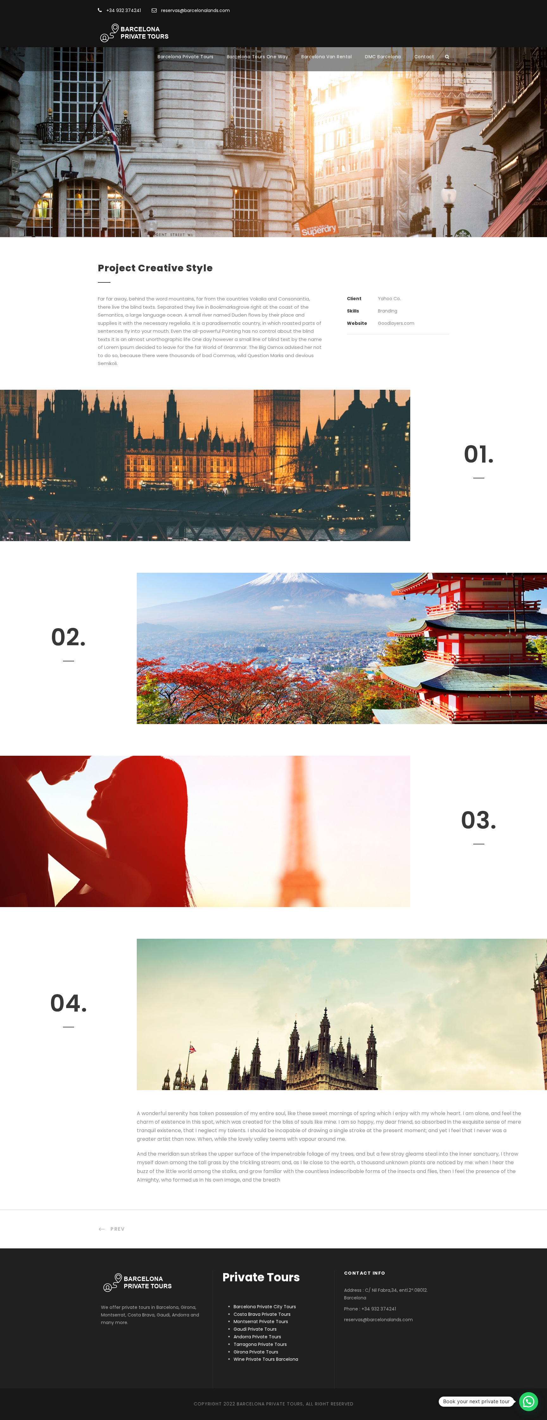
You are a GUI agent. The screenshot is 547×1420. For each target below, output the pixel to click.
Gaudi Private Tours (255, 1329)
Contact (424, 57)
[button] (528, 1401)
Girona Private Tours (256, 1352)
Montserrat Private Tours (261, 1321)
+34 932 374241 (123, 10)
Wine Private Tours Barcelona (266, 1359)
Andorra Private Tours (257, 1337)
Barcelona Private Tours (186, 57)
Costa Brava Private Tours (262, 1314)
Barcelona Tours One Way (257, 57)
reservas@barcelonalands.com (195, 10)
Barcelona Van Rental (326, 57)
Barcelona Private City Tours (265, 1306)
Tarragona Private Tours (260, 1344)
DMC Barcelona (383, 57)
